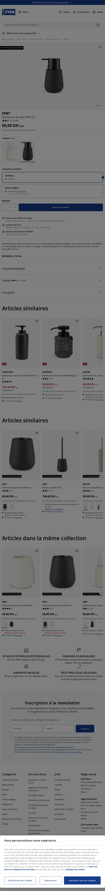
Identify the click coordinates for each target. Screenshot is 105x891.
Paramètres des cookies (20, 880)
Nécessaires (51, 880)
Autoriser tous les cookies (82, 880)
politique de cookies (75, 869)
